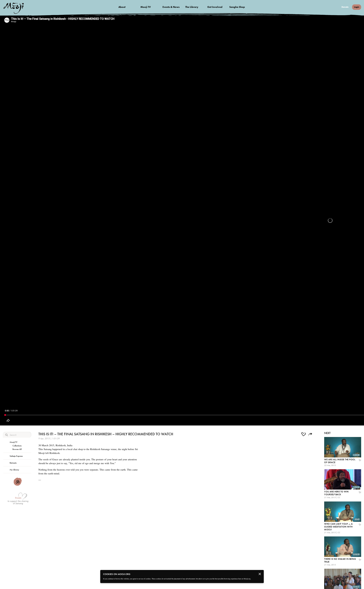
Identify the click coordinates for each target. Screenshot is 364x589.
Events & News (171, 7)
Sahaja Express (16, 456)
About (121, 7)
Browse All (17, 449)
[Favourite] (359, 460)
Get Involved (214, 7)
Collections (17, 445)
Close (260, 574)
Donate (345, 7)
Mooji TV (145, 7)
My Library (14, 469)
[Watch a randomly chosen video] (18, 485)
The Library (191, 7)
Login (356, 7)
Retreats (13, 462)
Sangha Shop (237, 7)
